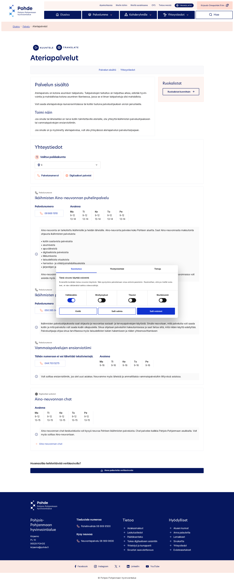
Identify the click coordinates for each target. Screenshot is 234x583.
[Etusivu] (57, 15)
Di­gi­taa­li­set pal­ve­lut (81, 175)
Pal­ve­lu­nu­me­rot (50, 175)
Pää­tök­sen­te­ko (135, 537)
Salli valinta (117, 311)
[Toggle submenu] (111, 15)
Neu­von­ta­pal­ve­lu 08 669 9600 (97, 541)
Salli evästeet (156, 311)
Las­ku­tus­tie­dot (135, 532)
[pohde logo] (22, 10)
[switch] (102, 300)
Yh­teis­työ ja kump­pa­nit (139, 545)
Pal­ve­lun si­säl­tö (107, 70)
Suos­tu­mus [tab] (76, 269)
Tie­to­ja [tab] (157, 269)
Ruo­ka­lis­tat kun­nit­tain (179, 91)
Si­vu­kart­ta (178, 541)
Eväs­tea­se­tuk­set (182, 550)
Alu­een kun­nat (181, 528)
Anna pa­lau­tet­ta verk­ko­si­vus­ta (118, 470)
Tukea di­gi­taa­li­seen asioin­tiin (142, 541)
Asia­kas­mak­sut (135, 528)
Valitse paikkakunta (51, 157)
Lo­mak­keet (179, 537)
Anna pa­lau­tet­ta (181, 532)
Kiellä (78, 311)
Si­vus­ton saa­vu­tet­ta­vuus (140, 550)
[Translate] (184, 5)
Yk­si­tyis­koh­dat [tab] (117, 269)
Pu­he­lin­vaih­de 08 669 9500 (96, 526)
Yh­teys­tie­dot (127, 70)
